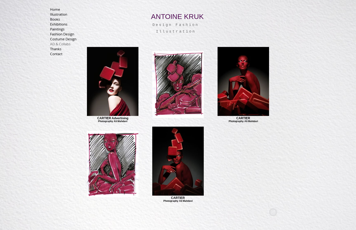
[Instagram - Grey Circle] (273, 212)
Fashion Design (62, 34)
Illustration (58, 14)
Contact (56, 53)
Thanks (55, 49)
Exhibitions (58, 24)
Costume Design (63, 39)
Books (55, 19)
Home (55, 9)
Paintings (57, 29)
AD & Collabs (60, 44)
